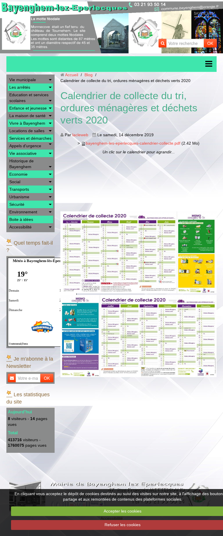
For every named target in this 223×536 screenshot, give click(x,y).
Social (14, 181)
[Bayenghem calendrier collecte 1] (138, 252)
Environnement (23, 212)
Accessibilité (20, 227)
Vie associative (23, 153)
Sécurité (16, 204)
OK (210, 43)
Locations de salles (26, 130)
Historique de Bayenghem (21, 164)
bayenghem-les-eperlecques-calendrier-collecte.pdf (133, 143)
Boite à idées (21, 219)
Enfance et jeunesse (28, 108)
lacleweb (80, 134)
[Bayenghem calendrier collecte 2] (138, 336)
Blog (88, 74)
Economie (18, 174)
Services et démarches (30, 138)
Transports (19, 189)
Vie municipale (22, 79)
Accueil (71, 74)
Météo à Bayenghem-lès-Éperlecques (43, 261)
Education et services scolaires (28, 97)
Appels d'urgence (25, 145)
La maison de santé (27, 115)
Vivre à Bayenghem (27, 123)
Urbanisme (19, 197)
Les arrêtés (19, 87)
